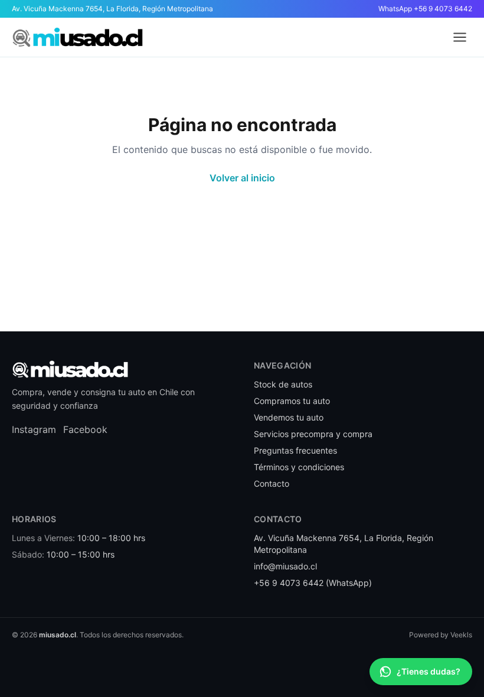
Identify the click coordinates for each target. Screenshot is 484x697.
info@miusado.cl (285, 566)
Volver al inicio (242, 178)
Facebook (85, 429)
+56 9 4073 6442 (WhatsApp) (313, 583)
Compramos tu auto (292, 401)
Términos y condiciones (299, 467)
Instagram (34, 429)
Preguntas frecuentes (295, 450)
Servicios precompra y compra (313, 434)
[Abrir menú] (459, 37)
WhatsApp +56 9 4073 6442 (425, 8)
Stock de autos (283, 384)
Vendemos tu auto (288, 417)
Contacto (271, 483)
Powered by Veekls (440, 634)
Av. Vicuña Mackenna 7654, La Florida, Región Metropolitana (112, 8)
